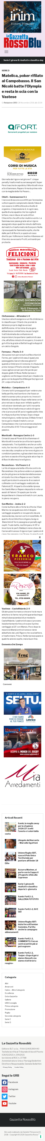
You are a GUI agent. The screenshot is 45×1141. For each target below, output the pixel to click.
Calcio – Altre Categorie (15, 990)
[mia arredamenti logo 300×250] (22, 775)
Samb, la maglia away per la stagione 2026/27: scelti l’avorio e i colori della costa (22, 828)
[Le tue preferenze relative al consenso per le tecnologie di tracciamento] (40, 1136)
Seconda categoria (13, 1016)
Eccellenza (9, 993)
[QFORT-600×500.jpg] (22, 129)
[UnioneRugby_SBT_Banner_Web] (22, 741)
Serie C (8, 1019)
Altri (6, 983)
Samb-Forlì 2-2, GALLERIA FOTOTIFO (28, 897)
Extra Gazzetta (11, 996)
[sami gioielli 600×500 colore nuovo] (22, 296)
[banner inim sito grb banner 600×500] (22, 17)
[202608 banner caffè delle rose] (22, 589)
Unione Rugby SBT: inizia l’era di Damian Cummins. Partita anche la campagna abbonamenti (21, 927)
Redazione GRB (10, 103)
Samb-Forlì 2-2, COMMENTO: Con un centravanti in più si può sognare (28, 942)
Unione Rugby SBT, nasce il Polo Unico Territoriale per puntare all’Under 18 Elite (21, 858)
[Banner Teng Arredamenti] (22, 664)
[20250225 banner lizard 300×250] (22, 162)
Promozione (10, 1009)
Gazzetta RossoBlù (23, 1119)
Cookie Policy (19, 1067)
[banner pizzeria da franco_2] (22, 555)
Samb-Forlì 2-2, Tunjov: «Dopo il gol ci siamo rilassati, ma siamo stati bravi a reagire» (21, 958)
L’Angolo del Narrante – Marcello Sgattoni (28, 841)
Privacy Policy (7, 1067)
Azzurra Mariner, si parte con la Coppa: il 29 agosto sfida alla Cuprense (28, 874)
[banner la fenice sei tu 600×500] (22, 707)
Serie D (6, 70)
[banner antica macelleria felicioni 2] (22, 262)
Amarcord (9, 987)
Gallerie (8, 1000)
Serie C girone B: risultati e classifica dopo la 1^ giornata (27, 886)
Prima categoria (11, 1006)
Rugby (7, 1013)
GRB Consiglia (11, 1003)
